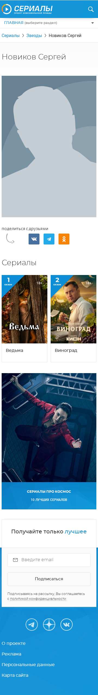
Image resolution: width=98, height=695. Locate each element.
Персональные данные (28, 665)
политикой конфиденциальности (38, 598)
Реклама (11, 654)
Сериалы (11, 35)
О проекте (14, 643)
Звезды (34, 35)
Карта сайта (15, 675)
